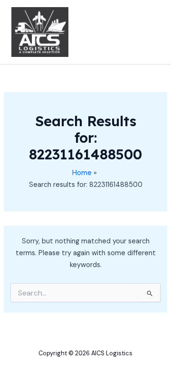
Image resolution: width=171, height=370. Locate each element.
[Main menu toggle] (149, 31)
